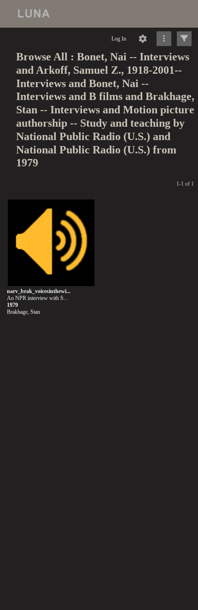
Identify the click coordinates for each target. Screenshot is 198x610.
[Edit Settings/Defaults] (143, 39)
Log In (118, 38)
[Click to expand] (184, 38)
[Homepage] (99, 14)
